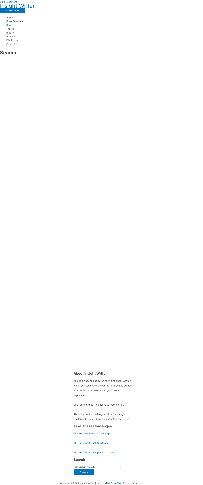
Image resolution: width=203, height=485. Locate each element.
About (9, 17)
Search (10, 25)
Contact (10, 44)
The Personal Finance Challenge (92, 433)
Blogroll (10, 32)
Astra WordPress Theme (124, 483)
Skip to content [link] (8, 1)
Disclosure (12, 40)
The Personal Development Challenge (95, 452)
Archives (11, 36)
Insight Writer (17, 5)
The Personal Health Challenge (91, 442)
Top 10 (10, 28)
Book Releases (14, 21)
